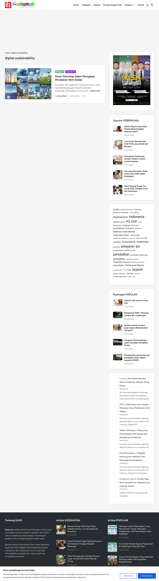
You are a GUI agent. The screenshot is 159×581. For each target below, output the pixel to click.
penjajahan (119, 258)
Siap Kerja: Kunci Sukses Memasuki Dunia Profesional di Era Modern (134, 408)
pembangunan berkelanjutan (124, 250)
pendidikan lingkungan (139, 255)
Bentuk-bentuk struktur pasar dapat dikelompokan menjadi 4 (136, 328)
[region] (79, 573)
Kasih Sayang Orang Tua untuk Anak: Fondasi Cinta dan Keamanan (136, 188)
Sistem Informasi (126, 430)
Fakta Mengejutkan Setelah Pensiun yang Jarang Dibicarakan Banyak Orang (83, 558)
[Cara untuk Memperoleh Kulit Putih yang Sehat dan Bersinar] (117, 141)
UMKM (129, 277)
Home (7, 53)
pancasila (116, 247)
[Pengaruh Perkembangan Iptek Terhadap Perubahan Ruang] (117, 340)
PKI (124, 270)
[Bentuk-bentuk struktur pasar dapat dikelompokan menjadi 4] (117, 325)
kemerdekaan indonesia (123, 228)
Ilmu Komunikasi (126, 453)
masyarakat (135, 235)
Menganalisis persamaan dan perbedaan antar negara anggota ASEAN (137, 357)
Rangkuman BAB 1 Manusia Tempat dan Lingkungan (136, 314)
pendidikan (121, 254)
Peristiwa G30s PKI (138, 262)
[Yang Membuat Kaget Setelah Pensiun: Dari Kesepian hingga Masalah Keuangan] (61, 541)
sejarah (137, 269)
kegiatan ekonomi (130, 225)
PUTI (121, 404)
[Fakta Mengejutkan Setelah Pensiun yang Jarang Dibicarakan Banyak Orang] (61, 556)
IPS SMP (131, 221)
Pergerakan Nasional (121, 262)
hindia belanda (134, 212)
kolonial (117, 231)
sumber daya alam (119, 277)
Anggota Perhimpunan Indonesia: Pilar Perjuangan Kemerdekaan (132, 456)
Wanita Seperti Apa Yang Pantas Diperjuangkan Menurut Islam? (135, 129)
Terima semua (146, 576)
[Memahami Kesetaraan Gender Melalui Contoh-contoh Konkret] (117, 156)
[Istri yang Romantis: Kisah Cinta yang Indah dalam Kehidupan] (117, 171)
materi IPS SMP (141, 238)
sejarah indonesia (119, 274)
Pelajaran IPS (70, 72)
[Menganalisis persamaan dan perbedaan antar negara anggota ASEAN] (117, 355)
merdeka (117, 242)
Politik (128, 270)
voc (134, 277)
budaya (116, 209)
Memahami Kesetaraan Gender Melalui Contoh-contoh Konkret (135, 159)
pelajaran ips (130, 246)
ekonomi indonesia (120, 212)
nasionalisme (129, 241)
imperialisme (120, 216)
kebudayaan (117, 225)
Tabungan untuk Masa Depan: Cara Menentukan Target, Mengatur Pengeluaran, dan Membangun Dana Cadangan (135, 530)
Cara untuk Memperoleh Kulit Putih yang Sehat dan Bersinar (136, 144)
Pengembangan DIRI (112, 5)
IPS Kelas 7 (59, 72)
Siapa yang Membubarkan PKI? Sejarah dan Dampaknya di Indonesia (133, 434)
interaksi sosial (119, 222)
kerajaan (138, 228)
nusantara (142, 241)
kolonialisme (128, 231)
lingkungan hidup (121, 235)
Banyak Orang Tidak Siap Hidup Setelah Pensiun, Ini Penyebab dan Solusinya (82, 529)
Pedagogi (86, 5)
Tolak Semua (128, 576)
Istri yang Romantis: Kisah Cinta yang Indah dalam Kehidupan (135, 173)
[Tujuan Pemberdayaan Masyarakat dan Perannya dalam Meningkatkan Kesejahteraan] (112, 557)
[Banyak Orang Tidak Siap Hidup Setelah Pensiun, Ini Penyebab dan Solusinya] (61, 526)
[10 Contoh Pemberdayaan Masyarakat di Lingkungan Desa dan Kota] (112, 544)
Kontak (141, 5)
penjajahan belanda (132, 259)
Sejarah (96, 5)
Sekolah (129, 273)
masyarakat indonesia (120, 238)
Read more (95, 91)
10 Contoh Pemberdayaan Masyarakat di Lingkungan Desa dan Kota (136, 545)
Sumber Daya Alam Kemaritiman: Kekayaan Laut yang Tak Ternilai (134, 482)
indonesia (136, 216)
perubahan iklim (117, 270)
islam (140, 222)
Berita (76, 5)
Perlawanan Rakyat (134, 265)
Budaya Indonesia (126, 209)
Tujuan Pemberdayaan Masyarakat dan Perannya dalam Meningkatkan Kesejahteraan (136, 559)
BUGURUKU (62, 96)
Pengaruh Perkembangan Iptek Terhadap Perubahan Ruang (136, 342)
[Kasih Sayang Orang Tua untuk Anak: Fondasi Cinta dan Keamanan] (117, 186)
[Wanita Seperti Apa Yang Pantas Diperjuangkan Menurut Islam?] (117, 127)
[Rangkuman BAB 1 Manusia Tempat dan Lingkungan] (117, 313)
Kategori (128, 5)
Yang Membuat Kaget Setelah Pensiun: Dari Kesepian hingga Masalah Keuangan (84, 543)
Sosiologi (138, 274)
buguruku (137, 209)
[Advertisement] (79, 28)
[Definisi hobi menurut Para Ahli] (117, 301)
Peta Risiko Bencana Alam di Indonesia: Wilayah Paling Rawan (134, 382)
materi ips (132, 238)
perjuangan (118, 265)
